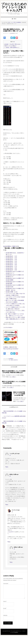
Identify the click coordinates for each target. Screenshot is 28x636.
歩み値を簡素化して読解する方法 (11, 246)
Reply (6, 466)
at (10, 455)
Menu (15, 18)
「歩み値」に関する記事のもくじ (11, 47)
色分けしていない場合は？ (10, 45)
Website (5, 615)
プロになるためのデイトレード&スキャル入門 (14, 7)
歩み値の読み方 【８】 (11, 268)
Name (5, 601)
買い (17, 359)
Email (5, 608)
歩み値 (15, 359)
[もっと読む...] (12, 376)
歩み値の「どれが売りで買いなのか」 (12, 44)
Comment (5, 583)
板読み (12, 359)
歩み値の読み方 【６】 (11, 264)
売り (10, 359)
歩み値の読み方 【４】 (11, 261)
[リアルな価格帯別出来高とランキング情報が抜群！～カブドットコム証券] (10, 345)
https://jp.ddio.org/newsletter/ (10, 348)
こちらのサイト (11, 531)
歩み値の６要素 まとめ (11, 291)
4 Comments (12, 33)
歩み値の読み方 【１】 (11, 256)
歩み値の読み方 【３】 (11, 259)
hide (14, 41)
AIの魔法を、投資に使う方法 (10, 347)
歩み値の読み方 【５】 (11, 263)
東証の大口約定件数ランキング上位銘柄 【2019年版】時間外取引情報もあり (13, 371)
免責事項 (16, 632)
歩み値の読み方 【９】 (11, 269)
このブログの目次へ (8, 327)
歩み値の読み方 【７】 (11, 266)
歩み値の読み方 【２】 (11, 258)
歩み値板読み (11, 358)
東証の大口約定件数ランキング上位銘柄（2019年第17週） (19, 393)
